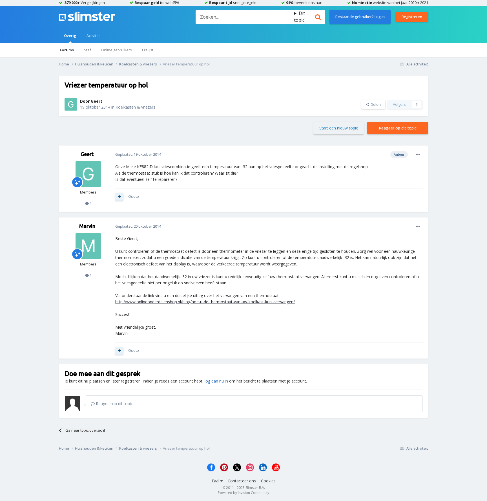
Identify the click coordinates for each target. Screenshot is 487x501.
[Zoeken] (318, 17)
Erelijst (147, 49)
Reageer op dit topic (398, 128)
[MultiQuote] (119, 197)
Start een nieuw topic (338, 128)
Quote (133, 196)
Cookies (268, 481)
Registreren (412, 16)
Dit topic (299, 16)
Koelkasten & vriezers (135, 107)
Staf (87, 49)
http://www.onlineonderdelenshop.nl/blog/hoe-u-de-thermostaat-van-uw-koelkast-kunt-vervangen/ (205, 301)
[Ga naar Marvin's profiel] (88, 246)
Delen (375, 104)
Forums (67, 49)
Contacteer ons (242, 481)
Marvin (87, 226)
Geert (96, 101)
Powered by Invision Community (243, 492)
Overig (70, 35)
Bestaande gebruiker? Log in (360, 16)
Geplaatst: (138, 154)
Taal (215, 481)
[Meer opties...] (418, 154)
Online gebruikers (116, 49)
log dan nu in (216, 381)
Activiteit (94, 35)
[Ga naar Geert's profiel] (71, 104)
